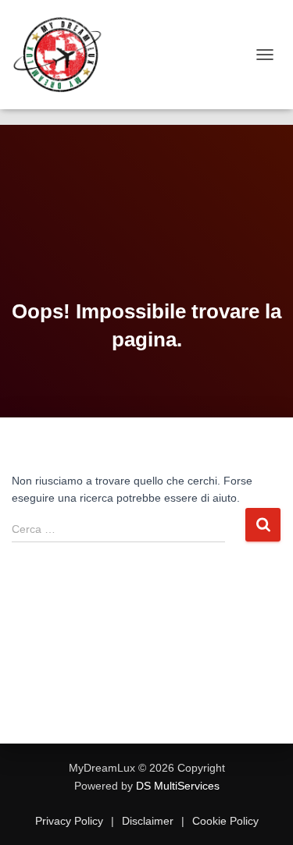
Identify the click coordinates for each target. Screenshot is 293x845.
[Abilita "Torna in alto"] (262, 813)
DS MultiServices (178, 785)
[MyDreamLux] (64, 54)
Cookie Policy (224, 821)
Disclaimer (148, 821)
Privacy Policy (70, 821)
